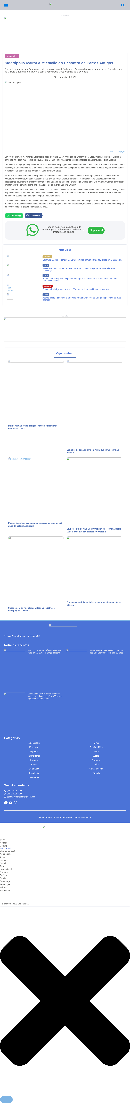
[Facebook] (6, 802)
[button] (14, 215)
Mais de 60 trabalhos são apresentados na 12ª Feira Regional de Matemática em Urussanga (79, 269)
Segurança (47, 286)
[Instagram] (15, 802)
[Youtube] (10, 802)
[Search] (123, 5)
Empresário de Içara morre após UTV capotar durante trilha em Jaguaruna (76, 289)
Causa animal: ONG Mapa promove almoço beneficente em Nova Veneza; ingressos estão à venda (45, 696)
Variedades (12, 56)
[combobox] (65, 903)
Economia (47, 256)
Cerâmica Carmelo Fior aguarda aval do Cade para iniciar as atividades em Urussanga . (82, 260)
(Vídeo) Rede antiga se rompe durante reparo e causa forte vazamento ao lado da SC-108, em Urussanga (81, 280)
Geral (46, 265)
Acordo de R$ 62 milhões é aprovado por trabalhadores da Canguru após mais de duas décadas (82, 299)
